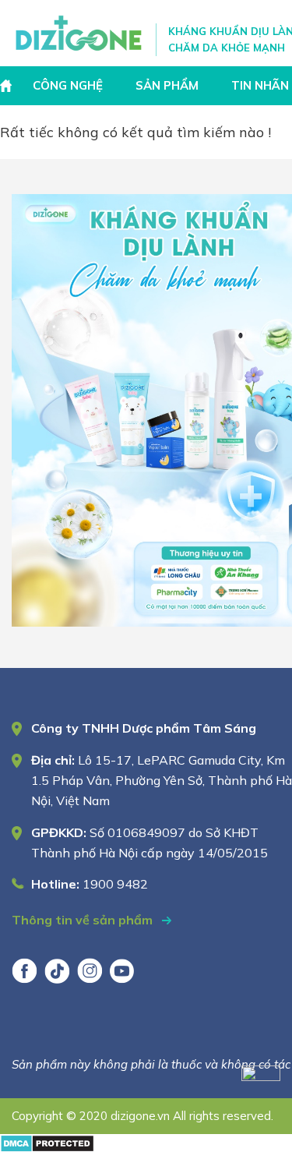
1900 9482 (115, 884)
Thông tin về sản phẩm (84, 920)
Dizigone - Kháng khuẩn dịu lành (80, 33)
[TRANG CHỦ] (8, 85)
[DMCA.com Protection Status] (47, 1148)
